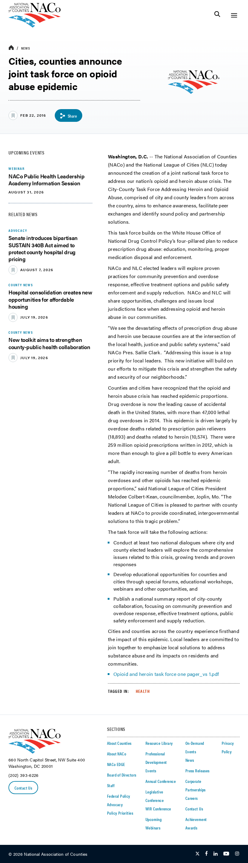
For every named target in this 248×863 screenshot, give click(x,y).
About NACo (116, 754)
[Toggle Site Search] (217, 15)
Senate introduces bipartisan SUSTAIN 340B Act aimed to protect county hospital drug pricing (43, 248)
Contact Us (23, 788)
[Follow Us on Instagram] (237, 854)
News (26, 48)
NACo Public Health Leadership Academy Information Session (46, 179)
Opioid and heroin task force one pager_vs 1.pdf (166, 673)
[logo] (34, 25)
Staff (110, 785)
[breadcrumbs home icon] (11, 47)
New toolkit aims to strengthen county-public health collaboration (49, 343)
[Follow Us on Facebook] (206, 854)
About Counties (119, 743)
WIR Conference (158, 809)
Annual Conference (160, 781)
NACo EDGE (116, 764)
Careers (191, 798)
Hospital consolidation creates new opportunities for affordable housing (50, 299)
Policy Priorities (120, 813)
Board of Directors (121, 775)
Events (150, 770)
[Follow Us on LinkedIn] (215, 854)
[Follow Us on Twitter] (197, 854)
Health (143, 691)
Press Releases (197, 770)
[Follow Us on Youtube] (226, 854)
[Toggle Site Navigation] (234, 15)
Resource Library (159, 743)
